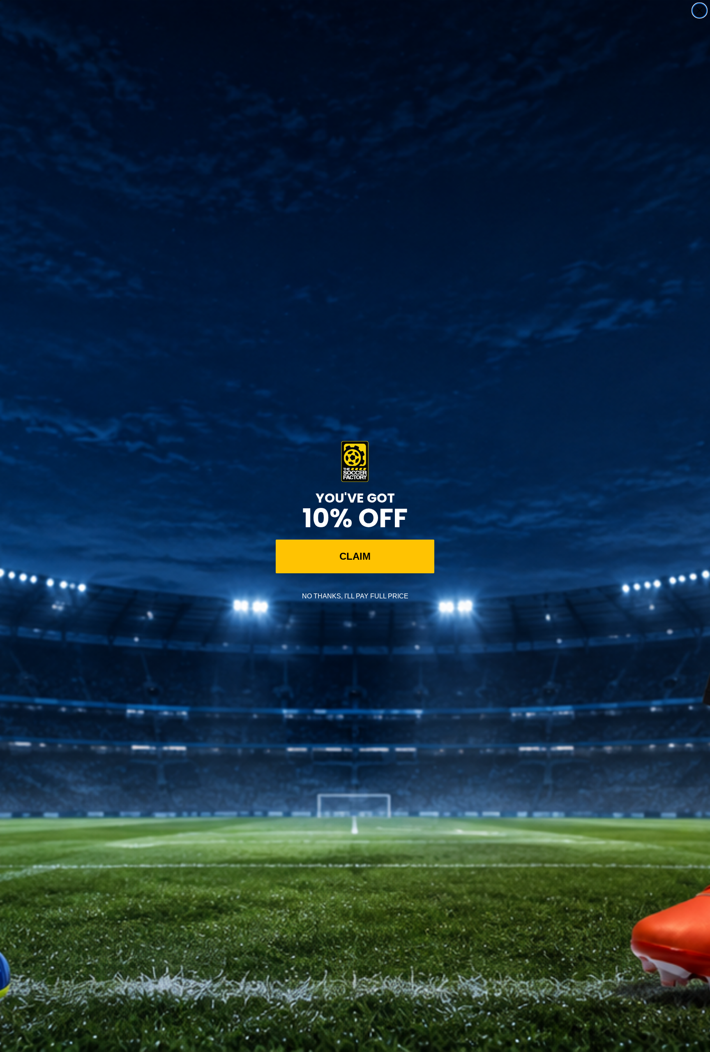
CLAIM (355, 556)
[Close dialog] (699, 10)
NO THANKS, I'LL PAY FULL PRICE (355, 596)
